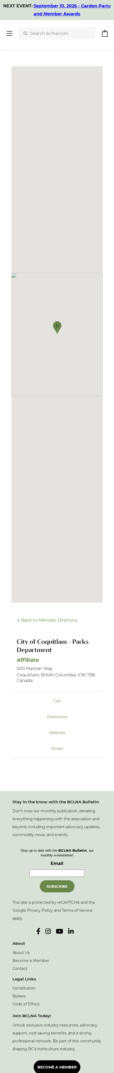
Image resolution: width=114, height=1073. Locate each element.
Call (57, 700)
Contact (19, 968)
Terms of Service (77, 910)
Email (57, 748)
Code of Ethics (26, 1004)
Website (57, 732)
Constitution (23, 988)
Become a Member (30, 960)
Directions (57, 716)
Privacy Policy (40, 910)
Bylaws (18, 996)
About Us (21, 952)
